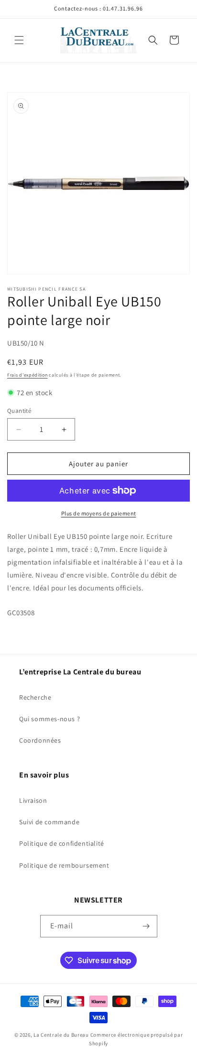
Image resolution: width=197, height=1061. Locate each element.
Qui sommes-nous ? (49, 718)
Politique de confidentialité (61, 843)
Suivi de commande (49, 822)
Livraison (33, 800)
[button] (19, 40)
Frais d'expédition (27, 375)
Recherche (35, 697)
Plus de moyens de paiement (98, 513)
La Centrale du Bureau (61, 1034)
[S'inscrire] (146, 926)
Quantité (19, 411)
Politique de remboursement (64, 865)
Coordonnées (40, 740)
